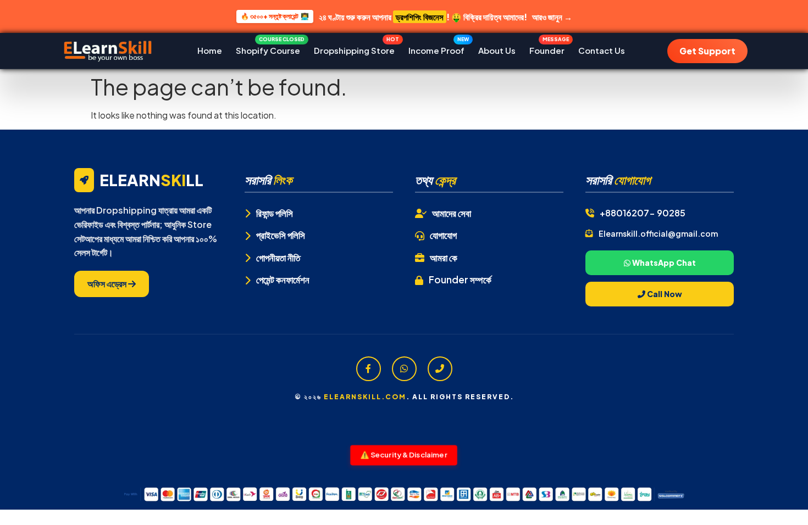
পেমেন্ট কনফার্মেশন (282, 279)
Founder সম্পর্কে (460, 279)
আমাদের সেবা (451, 213)
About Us (497, 50)
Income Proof (436, 47)
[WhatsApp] (404, 368)
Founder (547, 47)
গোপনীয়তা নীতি (278, 258)
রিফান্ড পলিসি (274, 213)
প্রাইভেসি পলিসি (280, 235)
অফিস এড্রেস (107, 283)
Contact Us (601, 50)
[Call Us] (440, 368)
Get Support (707, 51)
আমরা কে (443, 258)
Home (209, 50)
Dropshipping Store (354, 47)
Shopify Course (268, 47)
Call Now (663, 294)
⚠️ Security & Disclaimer (403, 454)
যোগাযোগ (443, 235)
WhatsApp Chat (663, 262)
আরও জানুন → (552, 17)
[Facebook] (368, 368)
